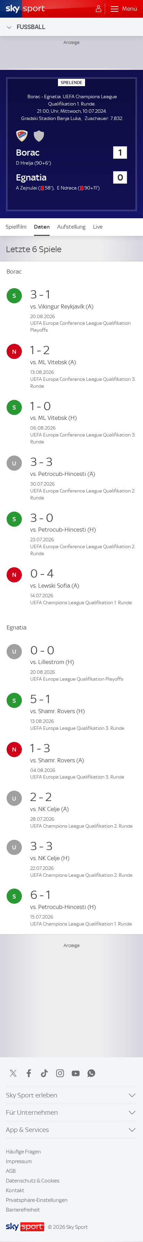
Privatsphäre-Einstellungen (37, 1200)
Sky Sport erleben (31, 1095)
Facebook (29, 1073)
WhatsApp (91, 1073)
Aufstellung (71, 226)
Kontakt (15, 1190)
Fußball (31, 26)
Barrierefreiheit (23, 1210)
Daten (42, 226)
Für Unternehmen (32, 1112)
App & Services (27, 1130)
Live (98, 226)
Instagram (60, 1073)
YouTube (75, 1073)
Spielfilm (16, 226)
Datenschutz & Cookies (32, 1181)
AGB (11, 1171)
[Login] (98, 9)
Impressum (19, 1161)
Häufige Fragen (23, 1152)
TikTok (44, 1073)
